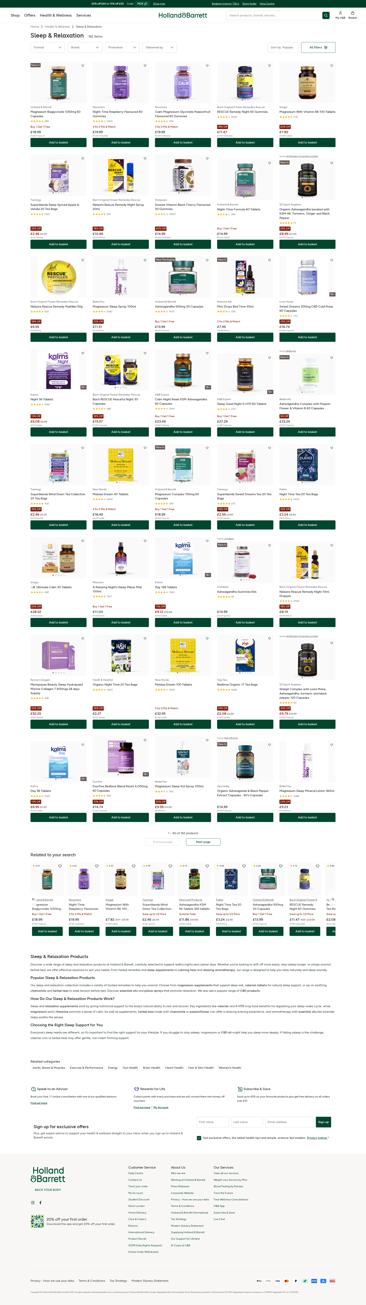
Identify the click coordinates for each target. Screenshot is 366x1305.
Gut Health (130, 1067)
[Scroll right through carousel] (332, 899)
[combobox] (274, 15)
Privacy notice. (317, 1138)
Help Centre (267, 3)
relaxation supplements (61, 1006)
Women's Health (230, 1067)
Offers (29, 15)
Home (34, 26)
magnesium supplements (194, 985)
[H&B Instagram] (32, 1202)
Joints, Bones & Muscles (48, 1067)
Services (83, 15)
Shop (15, 15)
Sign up (323, 1122)
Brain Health (151, 1067)
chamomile (38, 991)
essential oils (129, 991)
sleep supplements (160, 970)
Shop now (159, 3)
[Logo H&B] (183, 17)
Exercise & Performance (86, 1067)
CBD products (250, 991)
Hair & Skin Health (201, 1067)
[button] (47, 47)
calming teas (187, 970)
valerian (223, 1006)
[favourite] (60, 866)
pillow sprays (153, 991)
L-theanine (60, 1011)
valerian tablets (256, 985)
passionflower (199, 1011)
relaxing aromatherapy (219, 970)
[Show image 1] (57, 100)
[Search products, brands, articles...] (326, 15)
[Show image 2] (60, 100)
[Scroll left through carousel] (33, 899)
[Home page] (183, 15)
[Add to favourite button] (83, 66)
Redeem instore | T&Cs (225, 3)
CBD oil (226, 1032)
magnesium (38, 1011)
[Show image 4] (123, 100)
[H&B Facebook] (40, 1202)
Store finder (249, 3)
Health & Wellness (56, 15)
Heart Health (174, 1067)
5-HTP (239, 1006)
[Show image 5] (126, 100)
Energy (113, 1067)
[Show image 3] (121, 100)
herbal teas (60, 991)
